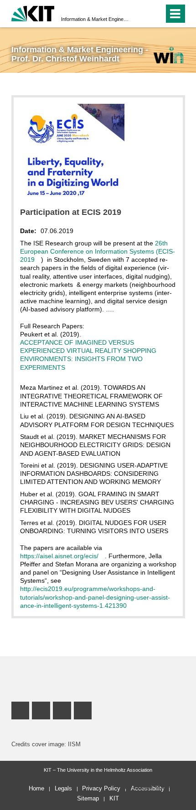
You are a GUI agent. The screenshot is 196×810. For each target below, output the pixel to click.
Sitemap (88, 798)
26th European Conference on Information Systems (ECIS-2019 (97, 251)
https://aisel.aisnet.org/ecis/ (59, 556)
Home (36, 788)
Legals (63, 788)
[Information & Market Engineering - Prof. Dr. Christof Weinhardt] (168, 54)
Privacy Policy (101, 788)
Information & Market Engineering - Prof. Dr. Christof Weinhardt (95, 19)
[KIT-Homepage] (33, 12)
